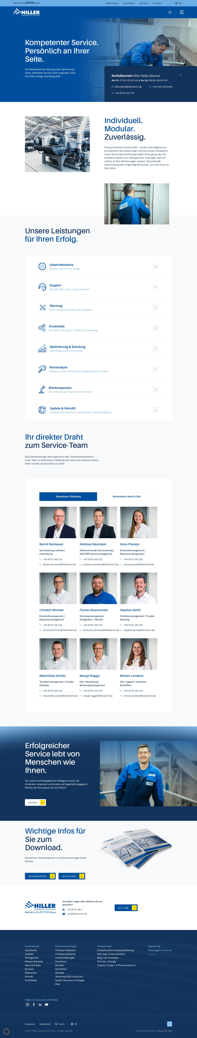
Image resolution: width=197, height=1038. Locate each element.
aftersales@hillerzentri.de (128, 86)
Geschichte (31, 950)
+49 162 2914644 (162, 86)
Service (152, 954)
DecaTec (59, 965)
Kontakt (157, 3)
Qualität (29, 954)
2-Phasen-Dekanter (65, 950)
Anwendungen (104, 946)
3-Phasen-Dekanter (65, 954)
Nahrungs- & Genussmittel (111, 954)
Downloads (129, 3)
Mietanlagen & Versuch (160, 950)
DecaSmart (61, 969)
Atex (57, 984)
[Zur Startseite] (40, 907)
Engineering (154, 946)
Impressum (30, 1024)
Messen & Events (34, 961)
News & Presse (33, 965)
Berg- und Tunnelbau (108, 957)
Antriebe (59, 972)
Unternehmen (32, 946)
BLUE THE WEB (165, 1030)
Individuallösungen (65, 957)
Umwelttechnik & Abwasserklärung (115, 950)
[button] (98, 266)
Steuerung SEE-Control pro (69, 976)
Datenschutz (45, 1024)
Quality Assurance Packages (70, 980)
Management (32, 957)
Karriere (144, 3)
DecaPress (60, 961)
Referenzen (112, 3)
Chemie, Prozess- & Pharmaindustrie (116, 965)
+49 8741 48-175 (124, 93)
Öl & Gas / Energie (106, 961)
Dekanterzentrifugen (66, 946)
